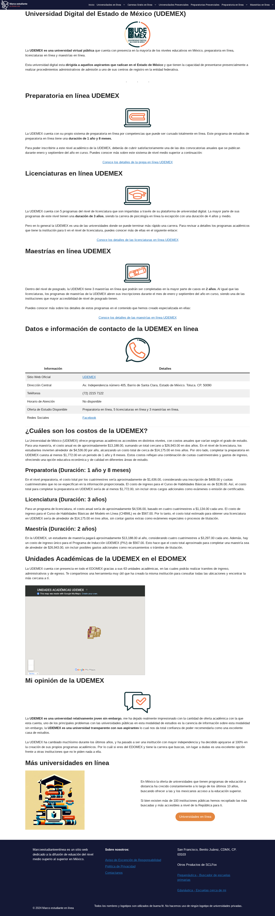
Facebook (89, 418)
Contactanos (114, 873)
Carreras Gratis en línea (140, 4)
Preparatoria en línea (233, 4)
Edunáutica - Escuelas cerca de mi (201, 890)
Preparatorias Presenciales (205, 4)
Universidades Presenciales (174, 4)
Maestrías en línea (260, 4)
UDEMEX (89, 377)
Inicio (91, 4)
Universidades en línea (109, 4)
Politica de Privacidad (120, 866)
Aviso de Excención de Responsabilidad (133, 860)
